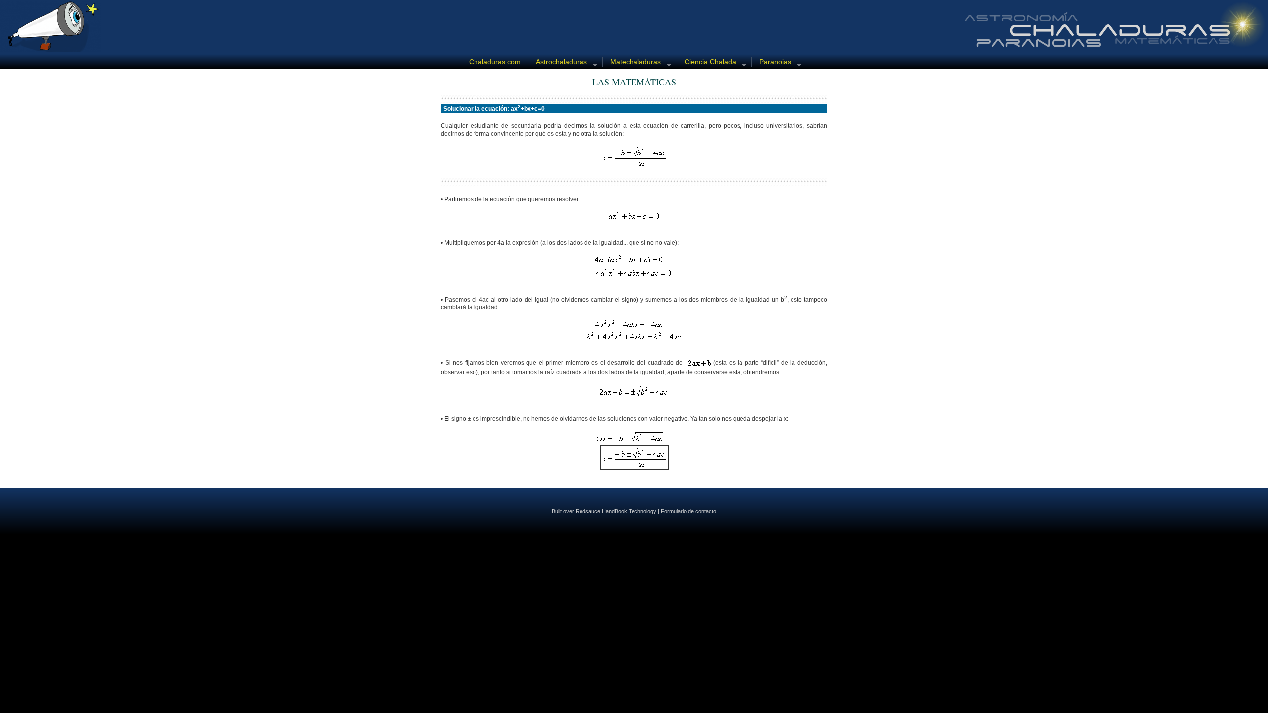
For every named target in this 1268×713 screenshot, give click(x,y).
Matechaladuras (631, 62)
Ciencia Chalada (706, 62)
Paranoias (771, 62)
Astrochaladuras (557, 62)
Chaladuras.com (495, 62)
